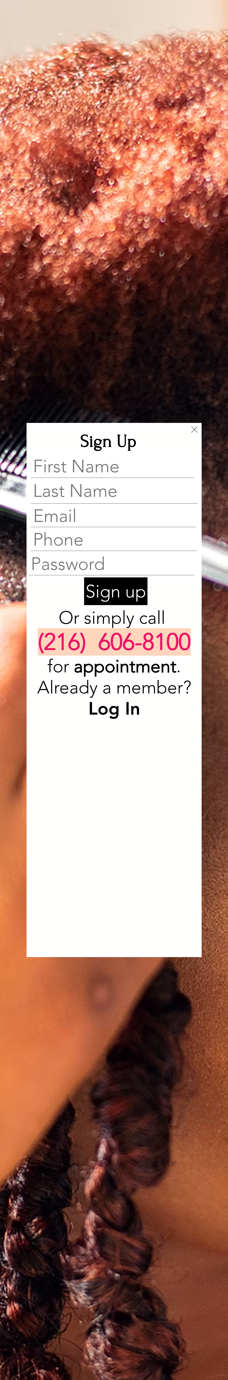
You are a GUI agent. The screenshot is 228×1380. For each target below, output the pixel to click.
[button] (194, 429)
